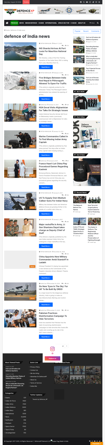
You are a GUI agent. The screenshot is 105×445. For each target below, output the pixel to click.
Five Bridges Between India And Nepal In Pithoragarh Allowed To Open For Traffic (53, 81)
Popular (77, 31)
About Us (81, 23)
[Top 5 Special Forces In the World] (78, 71)
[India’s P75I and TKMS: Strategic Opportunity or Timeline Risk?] (79, 221)
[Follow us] (52, 350)
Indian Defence (31, 23)
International (51, 23)
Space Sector (63, 23)
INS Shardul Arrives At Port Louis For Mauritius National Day (52, 51)
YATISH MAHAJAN (46, 43)
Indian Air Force (10, 401)
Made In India (64, 441)
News (21, 23)
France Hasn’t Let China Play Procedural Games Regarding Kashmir (53, 166)
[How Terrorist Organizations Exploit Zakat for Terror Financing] (94, 199)
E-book (74, 23)
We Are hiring (34, 373)
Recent (85, 31)
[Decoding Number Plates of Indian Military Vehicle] (78, 49)
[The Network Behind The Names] (79, 199)
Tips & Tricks (9, 429)
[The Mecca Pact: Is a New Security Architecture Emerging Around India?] (77, 370)
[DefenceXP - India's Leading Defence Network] (19, 12)
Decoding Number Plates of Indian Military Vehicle (92, 49)
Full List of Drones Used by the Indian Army (92, 80)
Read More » (46, 67)
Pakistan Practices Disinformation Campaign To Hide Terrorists (53, 316)
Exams (41, 23)
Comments (95, 31)
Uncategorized (10, 433)
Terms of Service (36, 383)
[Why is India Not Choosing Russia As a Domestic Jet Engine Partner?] (78, 59)
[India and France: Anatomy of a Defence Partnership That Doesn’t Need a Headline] (93, 370)
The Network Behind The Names (77, 207)
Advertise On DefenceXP (38, 376)
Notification (9, 420)
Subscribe (33, 386)
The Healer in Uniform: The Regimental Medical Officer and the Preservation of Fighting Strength (94, 233)
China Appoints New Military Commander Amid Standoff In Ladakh (53, 259)
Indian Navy (9, 410)
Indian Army (9, 404)
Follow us (52, 358)
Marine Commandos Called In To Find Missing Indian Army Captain (53, 139)
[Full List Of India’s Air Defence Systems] (78, 40)
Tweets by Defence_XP (40, 399)
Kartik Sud (43, 104)
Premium (14, 23)
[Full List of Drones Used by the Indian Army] (78, 80)
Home (7, 30)
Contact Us (34, 370)
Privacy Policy (35, 367)
